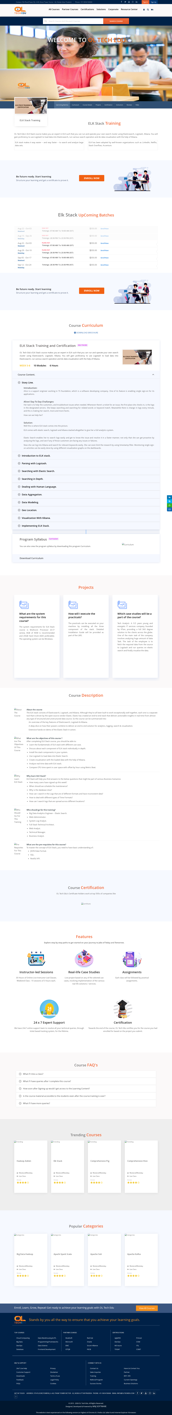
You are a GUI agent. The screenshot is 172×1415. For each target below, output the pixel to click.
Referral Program (96, 1380)
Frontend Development (47, 1349)
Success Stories (95, 1383)
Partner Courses (70, 9)
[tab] (86, 375)
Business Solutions (131, 1383)
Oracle (89, 1342)
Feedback (20, 1380)
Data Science (42, 1345)
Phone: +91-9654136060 (83, 2)
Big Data (19, 1342)
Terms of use (55, 1376)
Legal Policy (54, 1380)
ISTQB (67, 1349)
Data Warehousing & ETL (47, 1338)
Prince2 (139, 1338)
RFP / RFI (127, 1376)
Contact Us (94, 1368)
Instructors (119, 105)
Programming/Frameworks (48, 1342)
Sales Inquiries (95, 1372)
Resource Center (129, 9)
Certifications (87, 9)
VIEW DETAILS (31, 1182)
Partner (127, 1372)
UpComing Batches (62, 105)
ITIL (137, 1345)
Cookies (53, 1383)
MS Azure (118, 1345)
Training (93, 1376)
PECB (89, 1349)
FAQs (137, 105)
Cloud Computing (23, 1338)
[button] (86, 382)
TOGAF (117, 1349)
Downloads (20, 1376)
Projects (98, 105)
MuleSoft (68, 1338)
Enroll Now (105, 243)
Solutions (101, 9)
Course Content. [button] (26, 374)
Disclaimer (54, 1372)
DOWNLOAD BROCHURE (87, 332)
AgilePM (118, 1338)
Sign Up (153, 2)
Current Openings (130, 1380)
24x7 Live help (21, 1368)
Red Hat (90, 1338)
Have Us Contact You (132, 1368)
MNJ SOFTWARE (99, 1406)
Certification (108, 105)
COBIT (138, 1349)
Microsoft (69, 1342)
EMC (67, 1345)
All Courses (54, 9)
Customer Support (23, 1372)
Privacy (53, 1368)
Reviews (129, 105)
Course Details (87, 105)
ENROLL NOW (91, 178)
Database (19, 1349)
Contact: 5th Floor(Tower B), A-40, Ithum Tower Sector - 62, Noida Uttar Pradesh (44, 2)
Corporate (113, 9)
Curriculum (75, 105)
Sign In (145, 2)
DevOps (19, 1345)
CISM (138, 1342)
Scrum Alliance (92, 1345)
